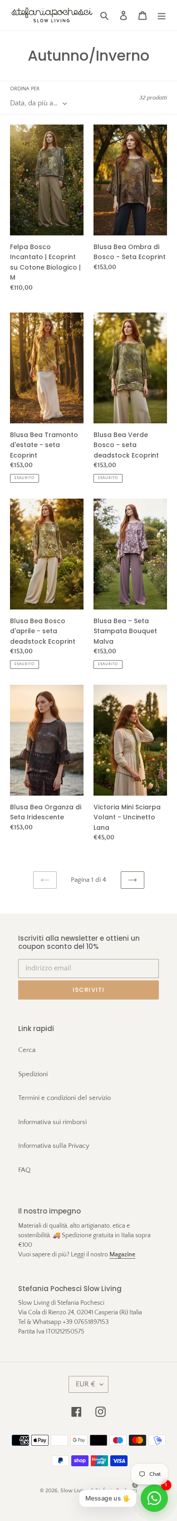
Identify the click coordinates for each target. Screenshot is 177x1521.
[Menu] (161, 15)
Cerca (26, 1050)
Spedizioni (33, 1074)
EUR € (85, 1384)
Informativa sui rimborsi (52, 1122)
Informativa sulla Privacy (53, 1146)
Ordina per (24, 89)
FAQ (24, 1170)
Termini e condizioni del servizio (64, 1098)
